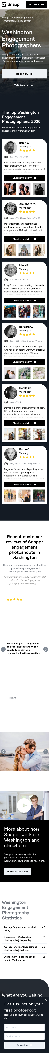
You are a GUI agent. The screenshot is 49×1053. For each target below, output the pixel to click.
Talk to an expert (24, 85)
